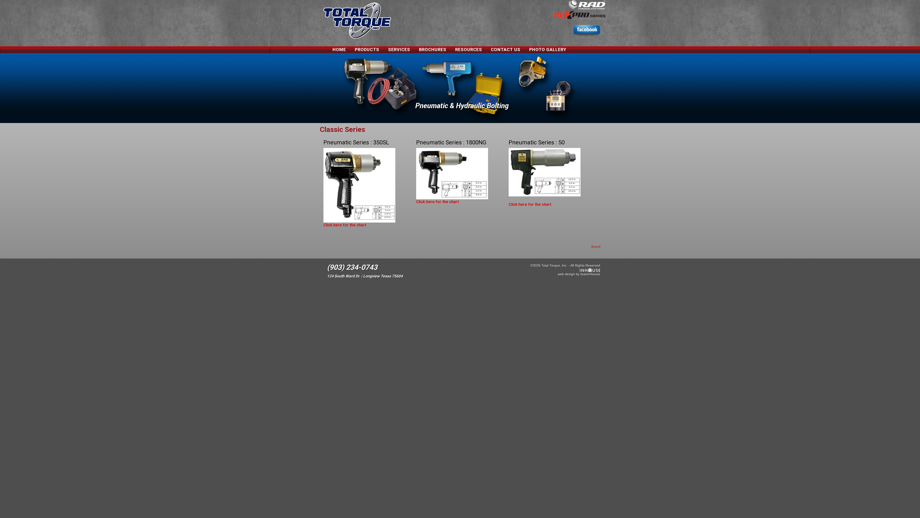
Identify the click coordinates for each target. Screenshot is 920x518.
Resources (468, 49)
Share (595, 246)
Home (339, 49)
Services (399, 49)
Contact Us (505, 49)
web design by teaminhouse (579, 274)
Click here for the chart (344, 225)
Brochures (432, 49)
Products (367, 49)
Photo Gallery (547, 49)
